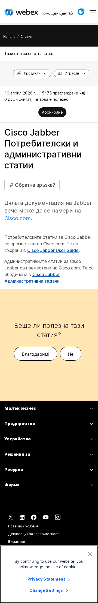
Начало (9, 37)
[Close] (90, 553)
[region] (49, 574)
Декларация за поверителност (33, 534)
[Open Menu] (93, 12)
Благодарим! (35, 354)
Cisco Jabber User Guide (53, 250)
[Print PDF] (34, 113)
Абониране (52, 112)
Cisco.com (17, 218)
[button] (81, 12)
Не (71, 354)
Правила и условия (23, 526)
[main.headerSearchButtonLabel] (70, 11)
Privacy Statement (46, 579)
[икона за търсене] (71, 12)
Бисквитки (16, 541)
